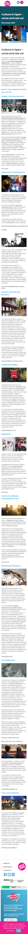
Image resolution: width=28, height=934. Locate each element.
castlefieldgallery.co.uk (8, 430)
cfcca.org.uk (5, 562)
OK (19, 931)
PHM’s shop (9, 154)
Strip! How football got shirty (11, 206)
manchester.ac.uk (7, 656)
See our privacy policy (10, 928)
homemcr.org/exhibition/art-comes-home (12, 287)
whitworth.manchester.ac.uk (10, 737)
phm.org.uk (4, 168)
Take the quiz (9, 920)
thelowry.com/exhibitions (9, 847)
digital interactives (7, 134)
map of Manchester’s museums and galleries (13, 72)
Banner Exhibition (6, 125)
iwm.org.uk (4, 492)
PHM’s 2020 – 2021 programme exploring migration (13, 140)
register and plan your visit (14, 163)
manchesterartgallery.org (9, 789)
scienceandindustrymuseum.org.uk (12, 361)
